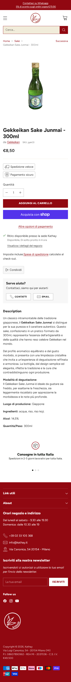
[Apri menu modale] (5, 18)
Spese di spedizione (35, 254)
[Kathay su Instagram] (11, 601)
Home (6, 40)
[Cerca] (64, 30)
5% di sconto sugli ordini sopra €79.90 (36, 6)
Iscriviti (58, 581)
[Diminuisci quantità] (6, 193)
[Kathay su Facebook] (5, 601)
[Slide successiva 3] (38, 470)
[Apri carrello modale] (65, 18)
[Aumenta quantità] (20, 193)
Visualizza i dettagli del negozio (24, 245)
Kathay (29, 646)
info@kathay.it (18, 542)
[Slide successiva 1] (32, 470)
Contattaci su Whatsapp (35, 3)
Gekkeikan (13, 142)
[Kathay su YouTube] (17, 601)
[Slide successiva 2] (35, 470)
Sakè (17, 40)
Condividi (16, 270)
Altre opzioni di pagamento (35, 226)
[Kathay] (35, 18)
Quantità (8, 184)
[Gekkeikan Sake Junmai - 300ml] (35, 85)
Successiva (62, 40)
